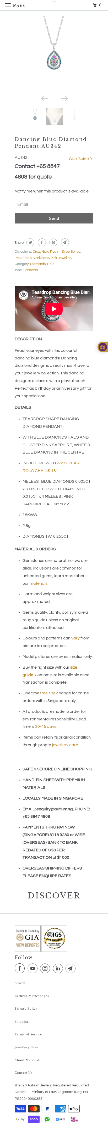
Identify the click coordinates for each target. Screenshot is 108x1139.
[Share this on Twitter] (29, 242)
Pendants (30, 270)
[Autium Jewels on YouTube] (34, 968)
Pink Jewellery (61, 258)
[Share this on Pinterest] (52, 242)
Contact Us (24, 1073)
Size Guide (79, 159)
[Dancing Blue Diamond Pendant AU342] (54, 54)
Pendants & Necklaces (32, 258)
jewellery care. (65, 745)
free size (48, 693)
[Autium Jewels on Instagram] (46, 968)
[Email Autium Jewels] (72, 968)
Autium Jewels (39, 1085)
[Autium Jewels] (54, 5)
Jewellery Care (26, 1047)
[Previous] (44, 98)
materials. (39, 583)
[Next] (64, 98)
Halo (50, 264)
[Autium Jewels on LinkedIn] (59, 968)
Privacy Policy (26, 1008)
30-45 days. (46, 726)
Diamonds (38, 264)
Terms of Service (28, 1034)
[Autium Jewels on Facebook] (21, 968)
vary (75, 638)
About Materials (28, 1060)
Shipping (22, 1021)
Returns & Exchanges (32, 996)
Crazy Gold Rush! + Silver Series (56, 251)
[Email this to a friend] (64, 242)
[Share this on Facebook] (41, 242)
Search (20, 983)
